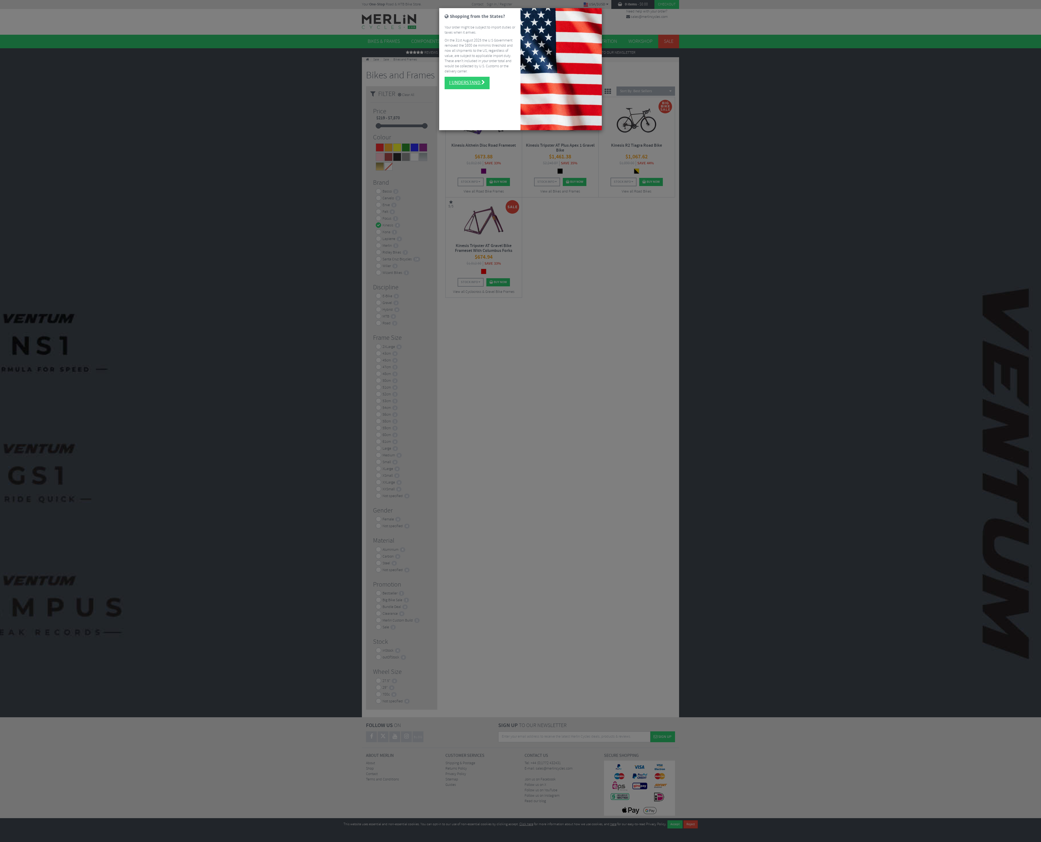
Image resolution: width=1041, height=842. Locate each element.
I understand (465, 82)
